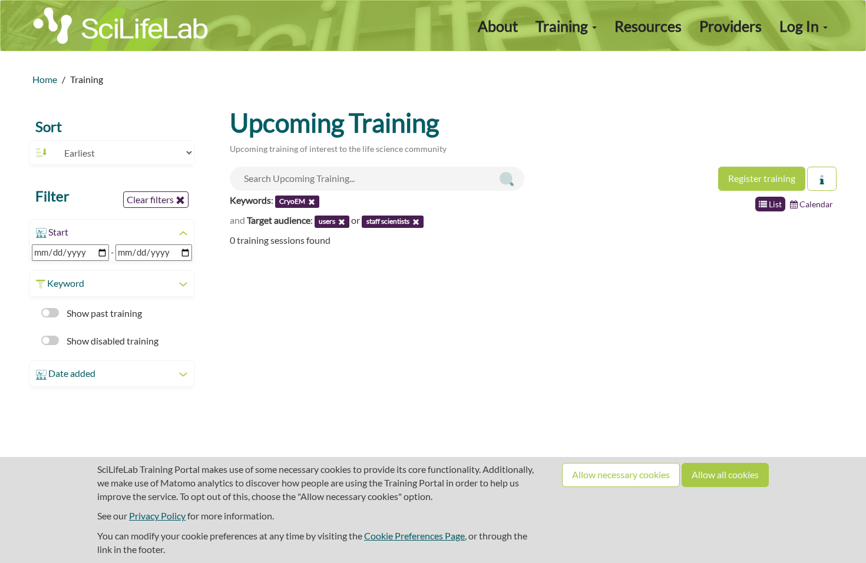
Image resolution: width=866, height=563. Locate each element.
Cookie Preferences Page (414, 535)
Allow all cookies (725, 474)
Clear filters (151, 199)
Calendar (815, 204)
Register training (761, 178)
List (774, 204)
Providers (730, 26)
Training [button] (563, 26)
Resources (648, 26)
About (498, 26)
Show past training (103, 313)
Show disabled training (111, 340)
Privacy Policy (157, 515)
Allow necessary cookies (621, 474)
